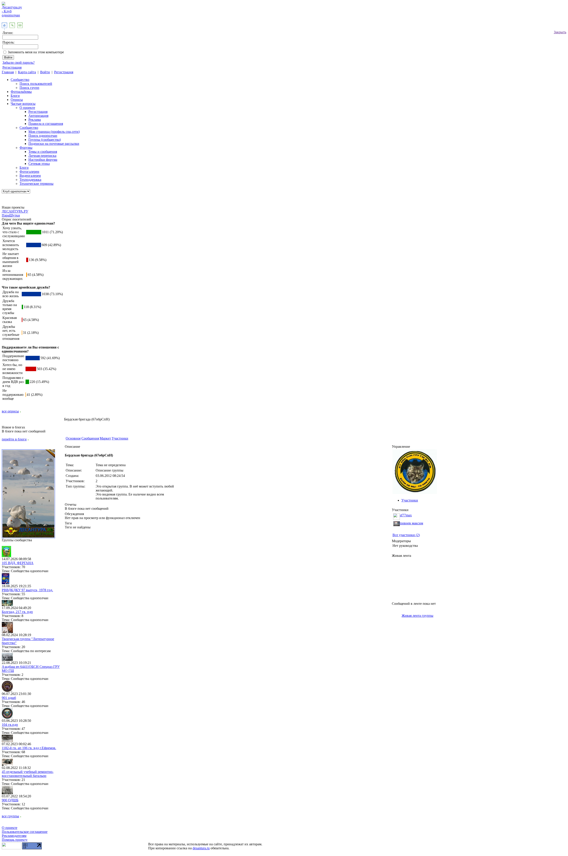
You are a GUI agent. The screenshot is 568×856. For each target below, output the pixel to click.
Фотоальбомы (21, 92)
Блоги (15, 96)
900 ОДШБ (10, 800)
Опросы (17, 100)
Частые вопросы (23, 104)
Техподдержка (30, 179)
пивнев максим (411, 523)
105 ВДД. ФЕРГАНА (18, 563)
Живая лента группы (417, 615)
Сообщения (90, 438)
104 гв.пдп (10, 725)
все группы (10, 816)
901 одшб (9, 698)
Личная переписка (42, 155)
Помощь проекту (15, 840)
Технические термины (36, 183)
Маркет (105, 438)
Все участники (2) (406, 535)
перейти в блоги (14, 439)
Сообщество (20, 80)
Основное (73, 438)
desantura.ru (201, 848)
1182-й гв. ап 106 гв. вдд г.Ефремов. (29, 748)
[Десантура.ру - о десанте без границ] (28, 537)
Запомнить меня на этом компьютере (36, 52)
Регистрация (12, 67)
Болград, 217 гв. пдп (17, 612)
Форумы (26, 147)
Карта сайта (27, 72)
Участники (120, 438)
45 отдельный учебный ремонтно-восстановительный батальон (27, 774)
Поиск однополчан (42, 135)
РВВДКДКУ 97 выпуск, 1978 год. (27, 590)
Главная (8, 72)
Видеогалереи (30, 175)
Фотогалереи (29, 171)
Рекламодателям (14, 836)
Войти (45, 72)
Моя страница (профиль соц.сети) (54, 131)
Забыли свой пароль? (18, 62)
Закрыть (560, 32)
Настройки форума (42, 159)
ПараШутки (11, 215)
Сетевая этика (39, 163)
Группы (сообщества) (44, 139)
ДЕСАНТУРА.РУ (15, 211)
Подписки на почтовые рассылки (53, 143)
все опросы (10, 411)
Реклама (34, 119)
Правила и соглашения (45, 123)
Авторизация (38, 115)
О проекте (27, 107)
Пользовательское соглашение (24, 832)
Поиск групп (29, 88)
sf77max (406, 515)
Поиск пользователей (36, 84)
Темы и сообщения (42, 151)
